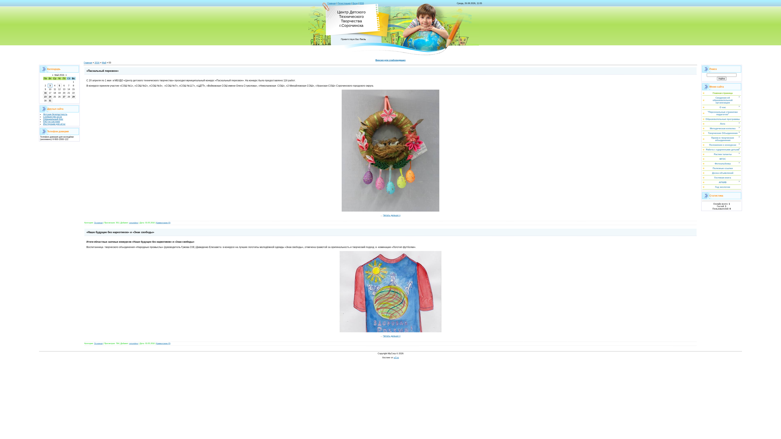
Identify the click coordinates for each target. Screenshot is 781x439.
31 (50, 100)
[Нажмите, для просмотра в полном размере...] (390, 210)
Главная (331, 3)
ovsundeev (133, 223)
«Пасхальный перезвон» (102, 70)
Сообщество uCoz (52, 116)
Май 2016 (59, 75)
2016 (97, 62)
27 (64, 97)
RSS (361, 3)
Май (104, 62)
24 (50, 97)
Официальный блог (53, 119)
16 (45, 93)
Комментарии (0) (163, 223)
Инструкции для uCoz (54, 124)
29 (73, 97)
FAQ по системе (51, 121)
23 (45, 97)
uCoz (396, 357)
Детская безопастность (55, 114)
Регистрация (344, 3)
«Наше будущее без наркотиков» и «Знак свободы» (120, 232)
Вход (355, 3)
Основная (98, 223)
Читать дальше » (391, 215)
